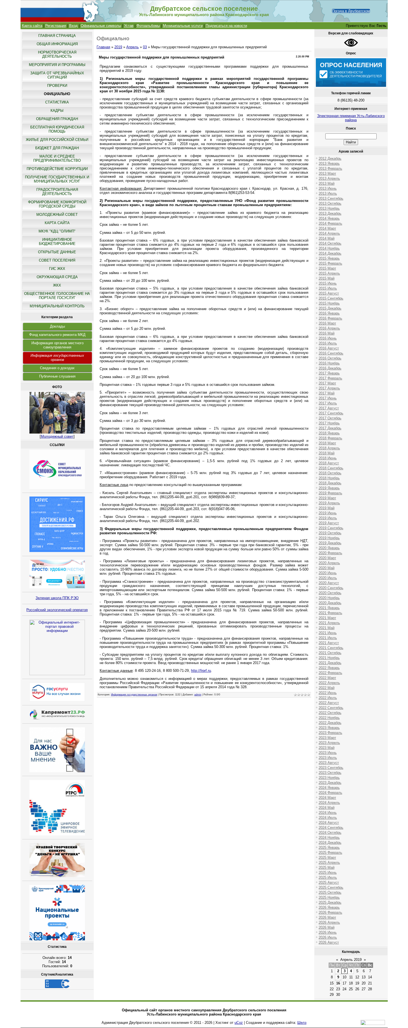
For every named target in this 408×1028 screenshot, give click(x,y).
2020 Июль (328, 578)
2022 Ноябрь (329, 718)
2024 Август (329, 823)
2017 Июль (328, 403)
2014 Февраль (330, 223)
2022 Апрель (329, 683)
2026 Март (327, 917)
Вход (73, 26)
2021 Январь (329, 608)
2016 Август (329, 348)
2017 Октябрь (330, 418)
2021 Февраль (330, 613)
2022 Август (329, 703)
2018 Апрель (329, 448)
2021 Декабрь (330, 663)
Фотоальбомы (148, 26)
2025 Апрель (329, 862)
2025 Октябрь (330, 892)
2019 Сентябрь (331, 528)
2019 (118, 47)
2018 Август (329, 463)
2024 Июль (328, 818)
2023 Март (327, 738)
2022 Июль (328, 698)
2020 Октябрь (330, 593)
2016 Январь (329, 313)
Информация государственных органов (57, 357)
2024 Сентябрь (331, 828)
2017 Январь (329, 373)
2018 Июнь (328, 458)
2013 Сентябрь (331, 198)
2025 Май (326, 867)
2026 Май (326, 927)
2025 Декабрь (330, 902)
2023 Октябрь (330, 773)
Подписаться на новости (226, 26)
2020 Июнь (328, 573)
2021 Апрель (329, 623)
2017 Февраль (330, 378)
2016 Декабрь (330, 368)
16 (338, 983)
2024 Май (326, 808)
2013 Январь (329, 163)
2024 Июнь (328, 813)
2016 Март (327, 323)
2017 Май (326, 393)
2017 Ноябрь (329, 423)
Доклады (57, 326)
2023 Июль (328, 758)
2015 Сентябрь (331, 298)
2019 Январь (329, 488)
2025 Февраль (330, 852)
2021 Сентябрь (331, 648)
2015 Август (329, 293)
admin (197, 694)
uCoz (239, 1023)
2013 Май (326, 183)
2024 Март (327, 798)
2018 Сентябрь (331, 468)
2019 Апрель (329, 503)
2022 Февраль (330, 673)
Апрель (132, 47)
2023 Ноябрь (329, 778)
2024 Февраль (330, 793)
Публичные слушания (57, 376)
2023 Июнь (328, 753)
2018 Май (326, 453)
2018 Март (327, 443)
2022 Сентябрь (331, 708)
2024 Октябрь (330, 832)
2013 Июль (328, 193)
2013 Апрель (329, 178)
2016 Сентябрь (331, 353)
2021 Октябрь (330, 653)
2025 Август (329, 882)
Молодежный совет (57, 436)
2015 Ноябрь (329, 303)
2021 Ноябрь (329, 658)
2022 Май (326, 688)
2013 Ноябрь (329, 208)
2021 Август (329, 643)
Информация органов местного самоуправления (57, 345)
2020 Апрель (329, 563)
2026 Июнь (328, 932)
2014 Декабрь (330, 253)
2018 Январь (329, 433)
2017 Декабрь (330, 428)
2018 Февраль (330, 438)
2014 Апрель (329, 233)
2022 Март (327, 678)
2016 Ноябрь (329, 363)
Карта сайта (32, 26)
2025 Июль (328, 877)
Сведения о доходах (57, 368)
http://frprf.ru (201, 671)
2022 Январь (329, 668)
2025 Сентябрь (331, 887)
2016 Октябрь (330, 358)
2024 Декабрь (330, 842)
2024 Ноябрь (329, 837)
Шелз (301, 1023)
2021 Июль (328, 638)
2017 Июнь (328, 398)
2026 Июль (328, 937)
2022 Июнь (328, 693)
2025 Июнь (328, 872)
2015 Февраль (330, 263)
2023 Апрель (329, 743)
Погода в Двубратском (351, 11)
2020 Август (329, 583)
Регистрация (55, 26)
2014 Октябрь (330, 243)
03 (145, 47)
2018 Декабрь (330, 483)
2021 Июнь (328, 633)
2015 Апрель (329, 273)
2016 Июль (328, 343)
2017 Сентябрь (331, 413)
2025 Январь (329, 847)
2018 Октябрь (330, 473)
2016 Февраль (330, 318)
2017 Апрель (329, 388)
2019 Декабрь (330, 543)
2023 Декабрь (330, 783)
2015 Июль (328, 288)
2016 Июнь (328, 338)
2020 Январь (329, 548)
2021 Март (327, 618)
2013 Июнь (328, 188)
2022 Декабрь (330, 723)
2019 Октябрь (330, 533)
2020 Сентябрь (331, 588)
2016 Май (326, 333)
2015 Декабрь (330, 308)
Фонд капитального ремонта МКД (57, 335)
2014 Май (326, 238)
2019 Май (326, 508)
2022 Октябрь (330, 713)
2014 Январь (329, 218)
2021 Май (326, 628)
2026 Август (329, 942)
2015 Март (327, 268)
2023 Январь (329, 728)
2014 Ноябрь (329, 248)
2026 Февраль (330, 912)
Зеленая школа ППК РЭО (57, 598)
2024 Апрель (329, 803)
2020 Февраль (330, 553)
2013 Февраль (330, 168)
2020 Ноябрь (329, 598)
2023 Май (326, 748)
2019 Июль (328, 518)
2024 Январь (329, 788)
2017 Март (327, 383)
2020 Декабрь (330, 603)
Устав (129, 26)
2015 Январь (329, 258)
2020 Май (326, 568)
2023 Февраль (330, 733)
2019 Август (329, 523)
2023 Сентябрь (331, 768)
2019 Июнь (328, 513)
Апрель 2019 (351, 960)
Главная (103, 47)
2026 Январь (329, 907)
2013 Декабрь (330, 213)
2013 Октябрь (330, 203)
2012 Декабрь (330, 158)
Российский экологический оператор (57, 610)
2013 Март (327, 173)
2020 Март (327, 558)
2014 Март (327, 228)
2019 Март (327, 498)
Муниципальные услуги (183, 26)
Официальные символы (101, 26)
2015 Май (326, 278)
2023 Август (329, 763)
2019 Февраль (330, 493)
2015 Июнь (328, 283)
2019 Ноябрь (329, 538)
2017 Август (329, 408)
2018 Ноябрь (329, 478)
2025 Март (327, 857)
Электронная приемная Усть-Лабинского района (351, 118)
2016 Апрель (329, 328)
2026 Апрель (329, 922)
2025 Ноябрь (329, 897)
